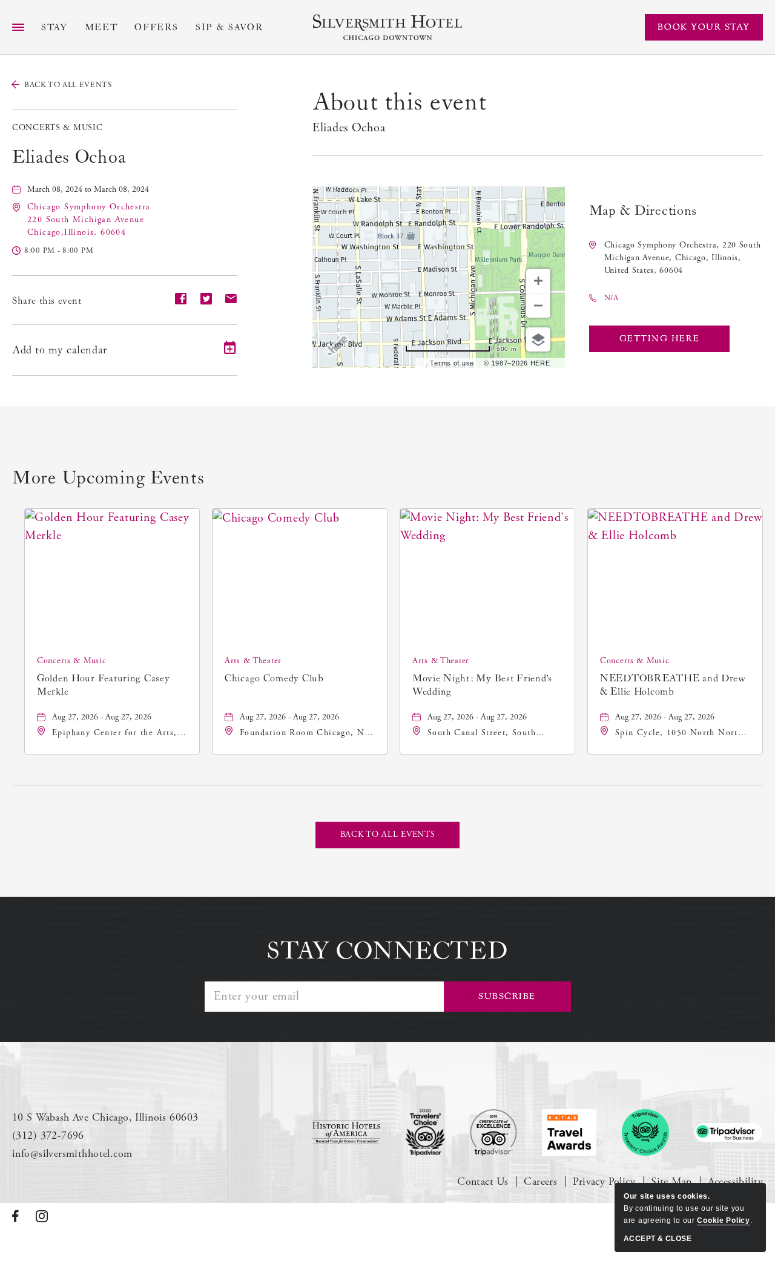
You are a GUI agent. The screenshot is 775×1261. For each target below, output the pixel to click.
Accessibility (735, 1181)
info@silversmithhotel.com (72, 1154)
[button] (88, 219)
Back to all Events (68, 85)
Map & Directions (643, 210)
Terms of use (452, 363)
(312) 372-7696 (48, 1135)
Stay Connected (387, 951)
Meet (101, 27)
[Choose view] (538, 339)
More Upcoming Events (108, 478)
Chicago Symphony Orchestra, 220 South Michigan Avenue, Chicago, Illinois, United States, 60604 (682, 258)
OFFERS (156, 27)
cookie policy (723, 1220)
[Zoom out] (538, 305)
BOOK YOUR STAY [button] (704, 27)
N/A (611, 298)
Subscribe (507, 996)
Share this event (47, 300)
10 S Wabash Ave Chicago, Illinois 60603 (105, 1117)
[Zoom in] (538, 281)
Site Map (671, 1181)
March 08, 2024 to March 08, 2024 (88, 189)
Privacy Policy (604, 1181)
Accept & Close (657, 1238)
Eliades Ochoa (69, 157)
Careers (540, 1181)
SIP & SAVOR (229, 27)
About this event (399, 102)
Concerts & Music (57, 127)
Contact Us (482, 1181)
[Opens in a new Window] (346, 1132)
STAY (54, 27)
